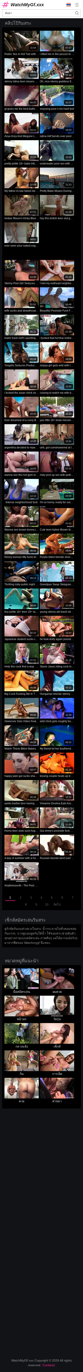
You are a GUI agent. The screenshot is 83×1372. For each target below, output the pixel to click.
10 (46, 904)
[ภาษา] (68, 4)
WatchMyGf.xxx (27, 4)
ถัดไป (57, 904)
